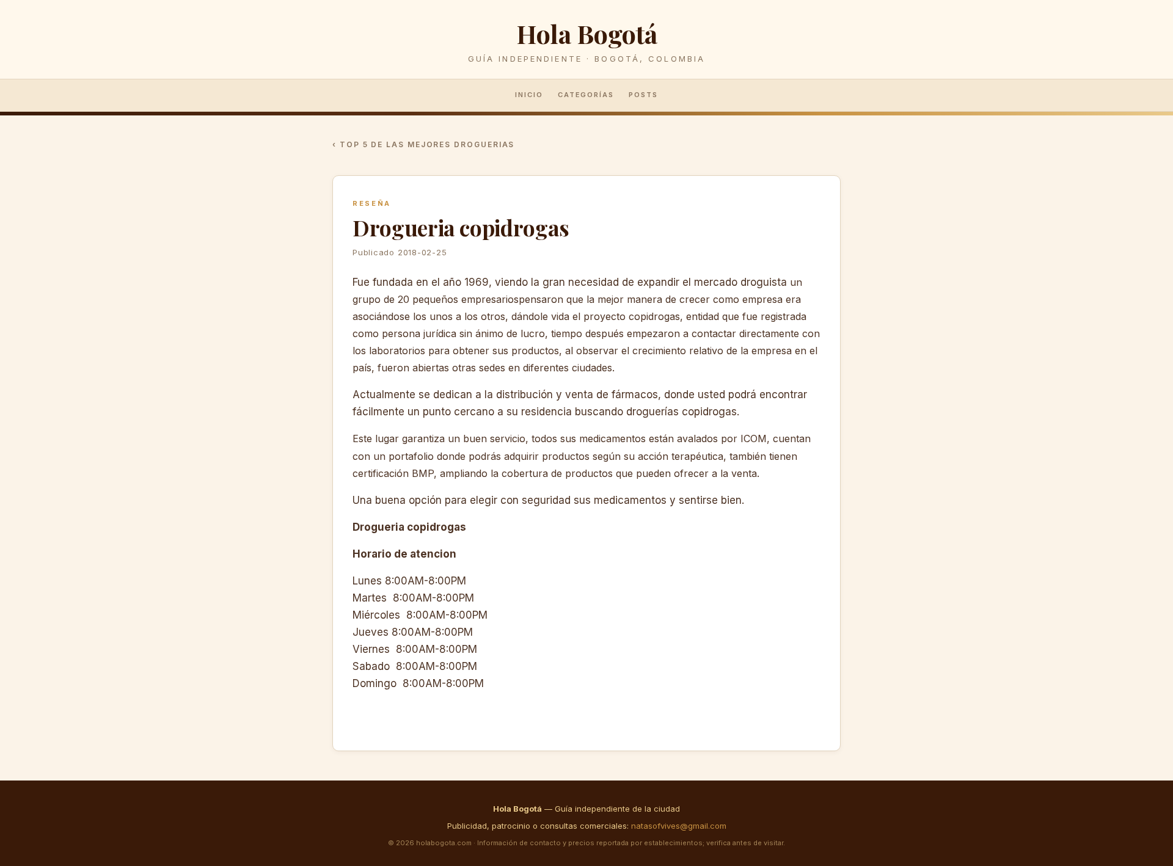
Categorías (586, 94)
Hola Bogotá (586, 33)
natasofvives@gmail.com (678, 826)
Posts (643, 94)
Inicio (529, 94)
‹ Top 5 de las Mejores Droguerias (423, 144)
